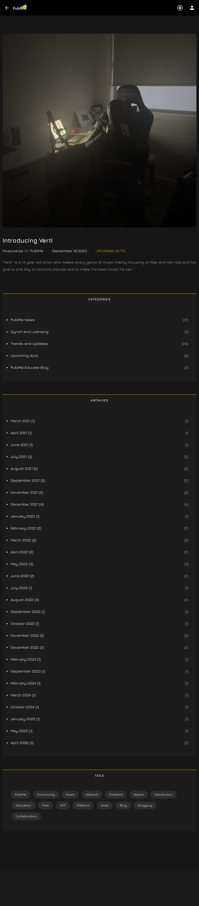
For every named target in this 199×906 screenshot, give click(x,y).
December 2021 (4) (27, 504)
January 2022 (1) (25, 516)
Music (70, 794)
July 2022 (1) (21, 587)
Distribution (164, 794)
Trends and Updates (29, 343)
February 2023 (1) (26, 659)
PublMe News (23, 319)
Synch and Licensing (29, 331)
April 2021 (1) (21, 432)
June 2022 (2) (22, 576)
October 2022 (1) (25, 623)
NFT (63, 805)
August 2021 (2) (24, 468)
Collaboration (26, 816)
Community (46, 794)
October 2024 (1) (25, 707)
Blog (123, 805)
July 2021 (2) (21, 456)
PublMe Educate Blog (29, 367)
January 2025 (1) (25, 719)
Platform (83, 805)
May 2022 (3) (22, 564)
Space (139, 794)
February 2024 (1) (25, 683)
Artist (105, 805)
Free (45, 805)
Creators (116, 794)
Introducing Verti (28, 240)
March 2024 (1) (23, 695)
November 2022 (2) (27, 635)
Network (92, 794)
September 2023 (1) (28, 671)
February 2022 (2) (26, 528)
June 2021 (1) (22, 444)
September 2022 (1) (28, 611)
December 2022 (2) (27, 647)
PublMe (20, 794)
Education (23, 805)
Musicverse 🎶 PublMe (23, 251)
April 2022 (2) (22, 552)
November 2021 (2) (27, 492)
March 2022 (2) (23, 540)
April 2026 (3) (22, 742)
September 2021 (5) (28, 480)
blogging (145, 805)
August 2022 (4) (25, 599)
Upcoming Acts (110, 251)
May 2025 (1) (21, 730)
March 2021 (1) (23, 421)
